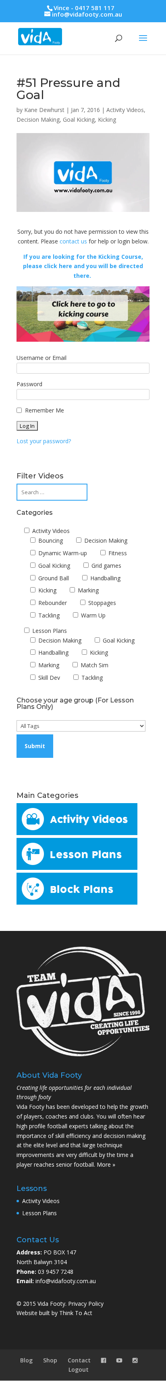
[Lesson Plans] (77, 867)
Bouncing (50, 540)
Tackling (48, 615)
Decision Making (38, 119)
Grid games (105, 565)
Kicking (107, 119)
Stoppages (101, 603)
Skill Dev (48, 677)
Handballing (104, 578)
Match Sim (93, 665)
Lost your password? (44, 441)
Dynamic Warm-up (62, 553)
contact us (73, 241)
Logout (78, 1369)
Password (29, 384)
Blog (26, 1360)
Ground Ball (53, 578)
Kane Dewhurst (44, 110)
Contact (79, 1360)
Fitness (117, 553)
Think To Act (75, 1313)
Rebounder (52, 603)
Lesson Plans (49, 630)
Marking (87, 590)
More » (106, 1164)
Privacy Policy (86, 1303)
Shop (50, 1360)
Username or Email (41, 358)
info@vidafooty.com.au (65, 1281)
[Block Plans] (77, 902)
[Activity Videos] (77, 833)
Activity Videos (125, 110)
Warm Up (92, 615)
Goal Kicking (79, 119)
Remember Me (44, 410)
